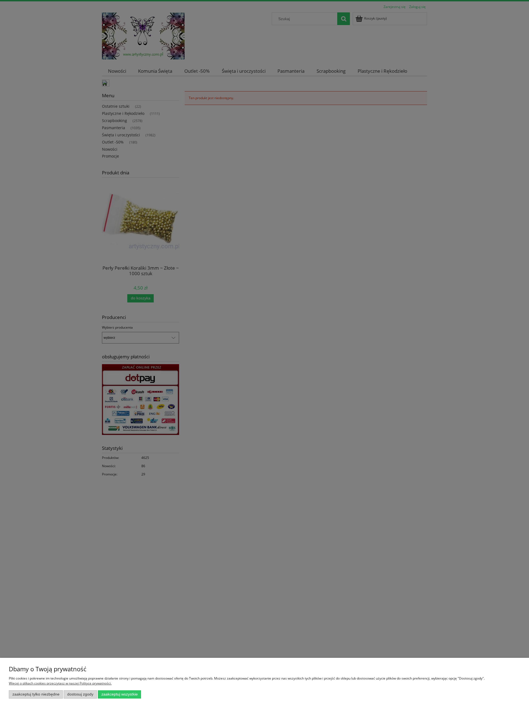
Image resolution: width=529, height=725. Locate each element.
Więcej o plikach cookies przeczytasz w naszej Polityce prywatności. (60, 683)
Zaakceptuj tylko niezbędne (36, 694)
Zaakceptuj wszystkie (119, 694)
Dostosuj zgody (80, 694)
